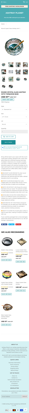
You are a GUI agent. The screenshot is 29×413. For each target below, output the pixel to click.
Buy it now (8, 142)
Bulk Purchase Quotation (14, 379)
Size (2, 113)
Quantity (3, 128)
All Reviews (14, 383)
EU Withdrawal (14, 385)
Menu (4, 2)
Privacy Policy (14, 366)
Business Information (14, 362)
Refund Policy (14, 370)
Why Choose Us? (14, 381)
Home (3, 24)
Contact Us (14, 377)
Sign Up (25, 396)
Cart (26, 2)
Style (2, 106)
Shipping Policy (14, 368)
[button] (4, 252)
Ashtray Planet (14, 13)
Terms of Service (14, 364)
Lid (2, 121)
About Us (14, 375)
